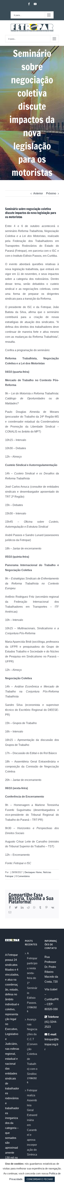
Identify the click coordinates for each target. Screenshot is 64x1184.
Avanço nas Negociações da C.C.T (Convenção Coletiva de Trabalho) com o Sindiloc (32, 1046)
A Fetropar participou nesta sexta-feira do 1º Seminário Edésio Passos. (32, 978)
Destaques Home (33, 872)
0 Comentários (23, 876)
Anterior (38, 193)
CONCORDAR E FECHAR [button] (40, 1179)
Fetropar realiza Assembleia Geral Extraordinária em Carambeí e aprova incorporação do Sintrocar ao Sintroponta (32, 1130)
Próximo (51, 193)
